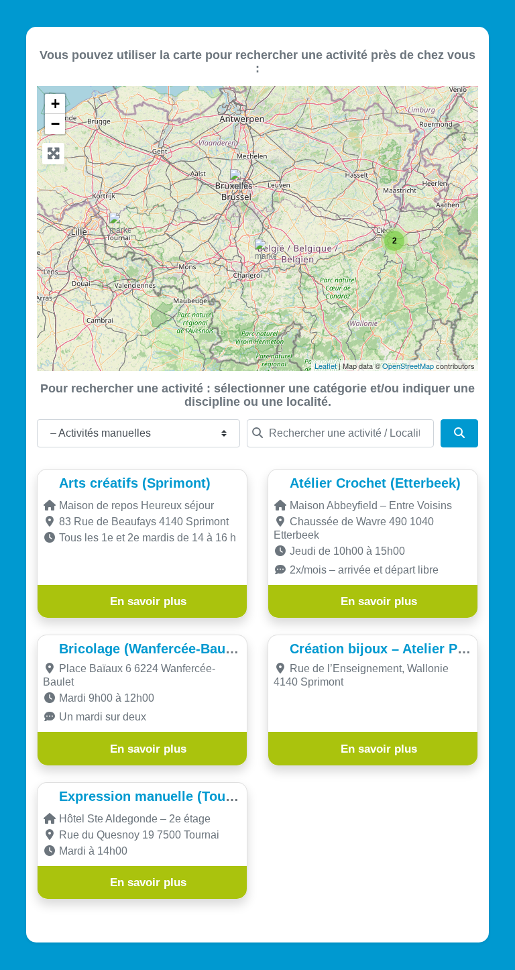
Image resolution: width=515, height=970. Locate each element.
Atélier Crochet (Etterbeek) (375, 483)
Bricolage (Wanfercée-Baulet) (152, 648)
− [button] (55, 123)
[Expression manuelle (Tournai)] (120, 225)
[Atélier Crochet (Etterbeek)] (240, 181)
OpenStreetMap (408, 365)
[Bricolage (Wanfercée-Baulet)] (265, 251)
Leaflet (325, 365)
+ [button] (55, 103)
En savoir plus (148, 601)
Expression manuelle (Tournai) (157, 796)
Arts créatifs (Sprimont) (135, 483)
